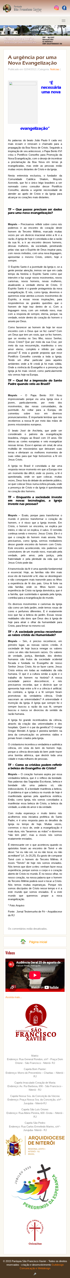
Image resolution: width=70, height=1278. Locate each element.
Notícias (54, 69)
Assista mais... (13, 997)
